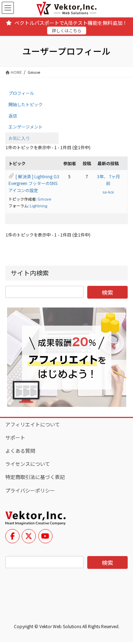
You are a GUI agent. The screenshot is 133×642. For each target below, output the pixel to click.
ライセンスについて (27, 463)
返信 (13, 116)
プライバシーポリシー (30, 490)
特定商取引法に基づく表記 (35, 476)
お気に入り (19, 138)
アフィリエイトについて (32, 424)
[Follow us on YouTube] (45, 536)
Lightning (38, 205)
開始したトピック (26, 104)
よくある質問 (20, 450)
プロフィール (21, 93)
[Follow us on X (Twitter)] (29, 536)
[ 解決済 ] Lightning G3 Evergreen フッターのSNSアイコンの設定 (34, 183)
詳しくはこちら (67, 30)
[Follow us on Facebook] (12, 536)
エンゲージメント (26, 127)
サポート (15, 437)
